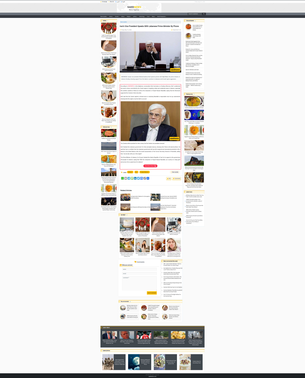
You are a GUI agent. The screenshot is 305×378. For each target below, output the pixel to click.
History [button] (111, 16)
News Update (123, 22)
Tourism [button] (117, 16)
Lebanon (130, 172)
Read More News (149, 166)
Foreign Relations (144, 172)
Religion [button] (129, 16)
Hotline (105, 20)
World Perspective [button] (161, 16)
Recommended (125, 301)
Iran (136, 172)
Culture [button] (123, 16)
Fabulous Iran (189, 94)
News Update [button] (103, 16)
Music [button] (153, 16)
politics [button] (135, 16)
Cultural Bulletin (190, 20)
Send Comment (152, 293)
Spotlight (123, 215)
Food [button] (148, 16)
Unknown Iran (106, 127)
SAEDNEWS (131, 86)
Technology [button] (142, 16)
